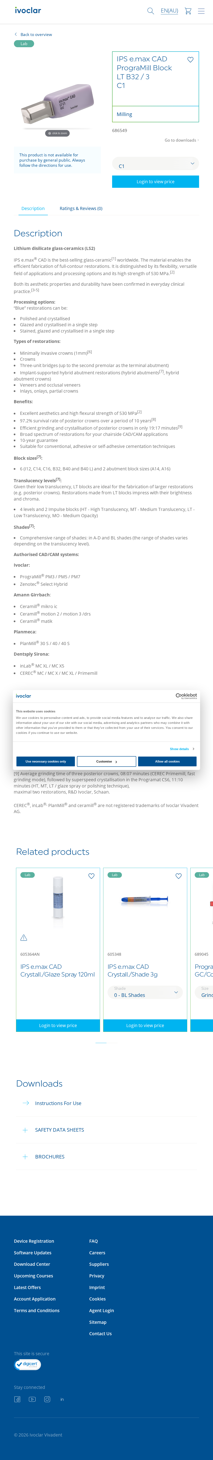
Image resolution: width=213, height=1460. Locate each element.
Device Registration (34, 1241)
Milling (124, 114)
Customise (104, 761)
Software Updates (32, 1253)
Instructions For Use (58, 1103)
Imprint (97, 1287)
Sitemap (97, 1322)
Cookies (97, 1299)
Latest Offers (27, 1287)
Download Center (32, 1264)
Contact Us (100, 1333)
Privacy (96, 1276)
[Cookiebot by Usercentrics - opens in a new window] (179, 696)
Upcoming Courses (33, 1276)
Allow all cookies (167, 761)
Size (205, 988)
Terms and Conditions (36, 1310)
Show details (179, 749)
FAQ (93, 1241)
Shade (120, 988)
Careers (97, 1253)
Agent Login (101, 1310)
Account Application (35, 1299)
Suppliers (99, 1264)
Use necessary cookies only (46, 761)
